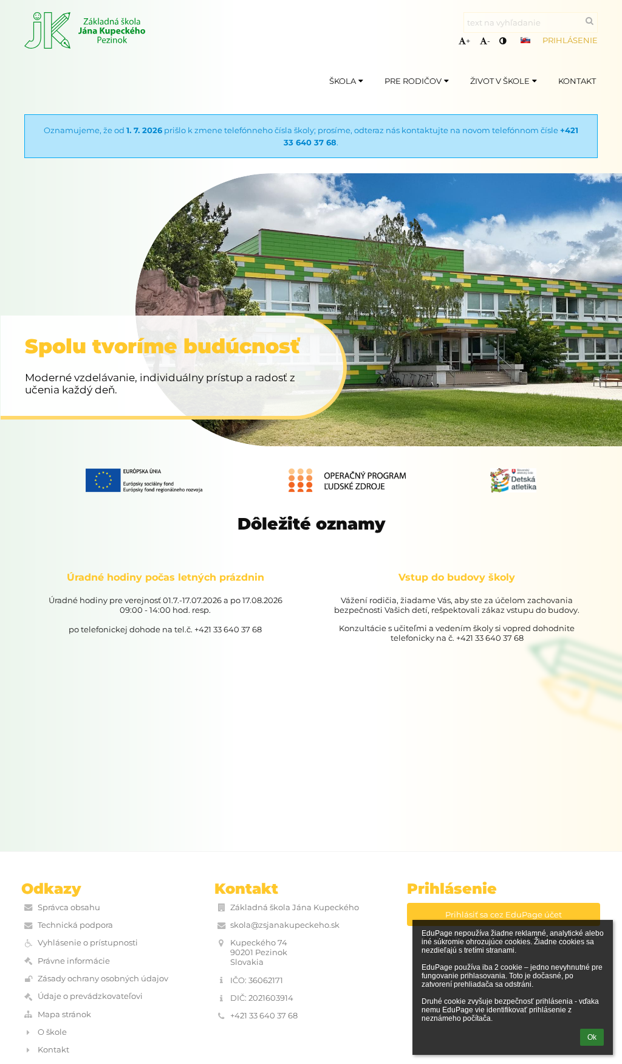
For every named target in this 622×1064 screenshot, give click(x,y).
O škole (52, 1032)
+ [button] (468, 41)
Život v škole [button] (500, 81)
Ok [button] (591, 1037)
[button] (502, 41)
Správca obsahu (69, 907)
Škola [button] (342, 81)
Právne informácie (74, 961)
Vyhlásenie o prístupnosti (88, 942)
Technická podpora (75, 925)
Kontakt (53, 1049)
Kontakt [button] (577, 81)
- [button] (488, 41)
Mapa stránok (64, 1014)
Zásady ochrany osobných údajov (103, 978)
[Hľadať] (589, 20)
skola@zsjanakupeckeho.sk (285, 925)
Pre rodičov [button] (413, 81)
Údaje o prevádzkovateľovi (90, 996)
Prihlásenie (570, 40)
